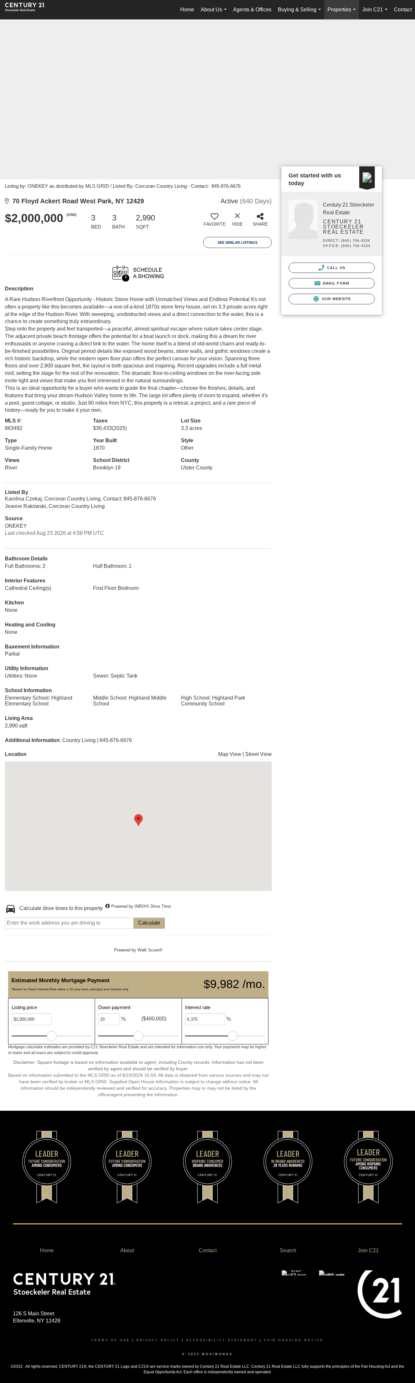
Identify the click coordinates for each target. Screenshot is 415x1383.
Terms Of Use (110, 1340)
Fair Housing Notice (294, 1340)
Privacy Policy (158, 1340)
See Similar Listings (237, 242)
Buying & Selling (301, 13)
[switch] (214, 222)
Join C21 (376, 13)
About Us (215, 13)
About (127, 1250)
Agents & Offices (252, 9)
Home (187, 9)
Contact (403, 9)
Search (288, 1250)
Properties (342, 13)
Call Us (335, 268)
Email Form (335, 283)
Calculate (149, 923)
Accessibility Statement (221, 1340)
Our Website (336, 299)
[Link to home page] (28, 9)
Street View (258, 754)
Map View (229, 754)
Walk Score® (149, 950)
